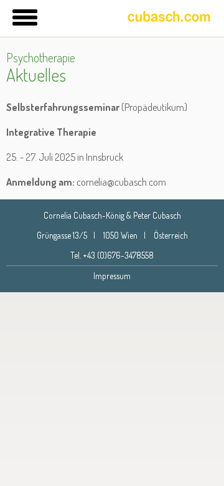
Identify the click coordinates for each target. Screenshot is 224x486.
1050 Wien (120, 235)
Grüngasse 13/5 (62, 235)
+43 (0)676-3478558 (118, 255)
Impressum (112, 275)
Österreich (171, 235)
